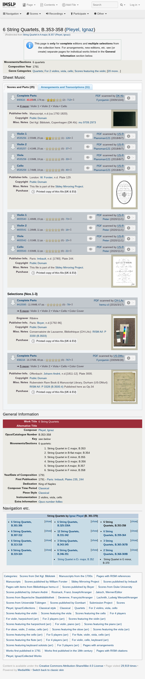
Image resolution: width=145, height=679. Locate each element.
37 (67, 148)
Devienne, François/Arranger (75, 597)
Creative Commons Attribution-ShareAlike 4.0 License (71, 665)
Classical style (47, 607)
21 (67, 251)
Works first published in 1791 (23, 650)
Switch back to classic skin (48, 669)
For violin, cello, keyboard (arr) (90, 639)
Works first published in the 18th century (69, 650)
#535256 (21, 138)
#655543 (21, 251)
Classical (44, 488)
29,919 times (129, 665)
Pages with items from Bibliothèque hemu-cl (32, 586)
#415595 (21, 304)
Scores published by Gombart (68, 602)
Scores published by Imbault (120, 581)
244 (81, 479)
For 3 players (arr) (68, 645)
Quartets (38, 71)
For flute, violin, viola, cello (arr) (91, 634)
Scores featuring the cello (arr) (24, 634)
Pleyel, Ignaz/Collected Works (24, 655)
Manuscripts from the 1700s (76, 576)
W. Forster (46, 177)
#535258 (21, 159)
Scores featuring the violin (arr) (87, 618)
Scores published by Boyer (78, 586)
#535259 (21, 170)
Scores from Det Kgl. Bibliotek (37, 576)
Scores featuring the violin (90, 71)
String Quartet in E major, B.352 (76, 559)
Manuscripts (13, 581)
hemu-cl (104, 304)
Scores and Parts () (21, 87)
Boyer (40, 322)
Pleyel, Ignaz (80, 29)
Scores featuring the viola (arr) (111, 629)
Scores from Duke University (115, 586)
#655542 (21, 240)
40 (67, 170)
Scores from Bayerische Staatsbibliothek (30, 597)
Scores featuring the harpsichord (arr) (28, 624)
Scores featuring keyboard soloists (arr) (29, 645)
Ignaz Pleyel (76, 515)
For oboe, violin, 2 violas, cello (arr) (27, 629)
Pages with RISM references (113, 576)
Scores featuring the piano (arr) (103, 624)
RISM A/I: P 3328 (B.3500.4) (46, 386)
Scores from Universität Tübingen (26, 602)
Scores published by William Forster (46, 581)
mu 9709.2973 (87, 122)
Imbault (41, 258)
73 (67, 219)
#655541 (21, 230)
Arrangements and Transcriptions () (65, 87)
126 (68, 138)
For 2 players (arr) (54, 618)
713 (69, 100)
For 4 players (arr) (57, 639)
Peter (106, 219)
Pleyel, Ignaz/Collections (20, 607)
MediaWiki (24, 669)
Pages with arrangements (98, 645)
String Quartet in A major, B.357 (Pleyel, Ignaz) (46, 34)
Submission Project (100, 602)
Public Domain (38, 118)
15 (67, 240)
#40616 (21, 100)
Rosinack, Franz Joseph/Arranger (72, 592)
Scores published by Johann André (27, 592)
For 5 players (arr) (57, 634)
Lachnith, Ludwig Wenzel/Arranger (117, 597)
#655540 (21, 219)
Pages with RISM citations (111, 650)
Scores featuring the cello (90, 613)
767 (68, 360)
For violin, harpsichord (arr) (22, 618)
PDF (98, 95)
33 (67, 159)
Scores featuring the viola (56, 613)
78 (68, 304)
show (48, 521)
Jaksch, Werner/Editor (109, 592)
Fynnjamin (102, 99)
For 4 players (118, 613)
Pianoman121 (102, 138)
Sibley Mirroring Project (69, 186)
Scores (120, 602)
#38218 (21, 360)
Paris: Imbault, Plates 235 (62, 479)
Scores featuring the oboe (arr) (70, 629)
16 (67, 230)
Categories (10, 576)
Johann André (52, 373)
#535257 (21, 148)
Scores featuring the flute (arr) (24, 639)
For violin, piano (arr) (67, 624)
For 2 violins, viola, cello (59, 71)
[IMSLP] (10, 4)
